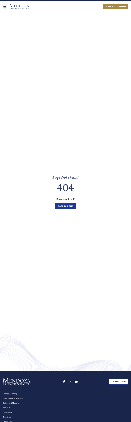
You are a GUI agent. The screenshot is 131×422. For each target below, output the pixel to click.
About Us (6, 407)
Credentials (7, 412)
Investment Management (13, 398)
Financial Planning (10, 394)
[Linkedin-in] (70, 381)
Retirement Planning (11, 403)
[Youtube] (76, 381)
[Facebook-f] (63, 381)
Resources (7, 417)
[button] (5, 6)
